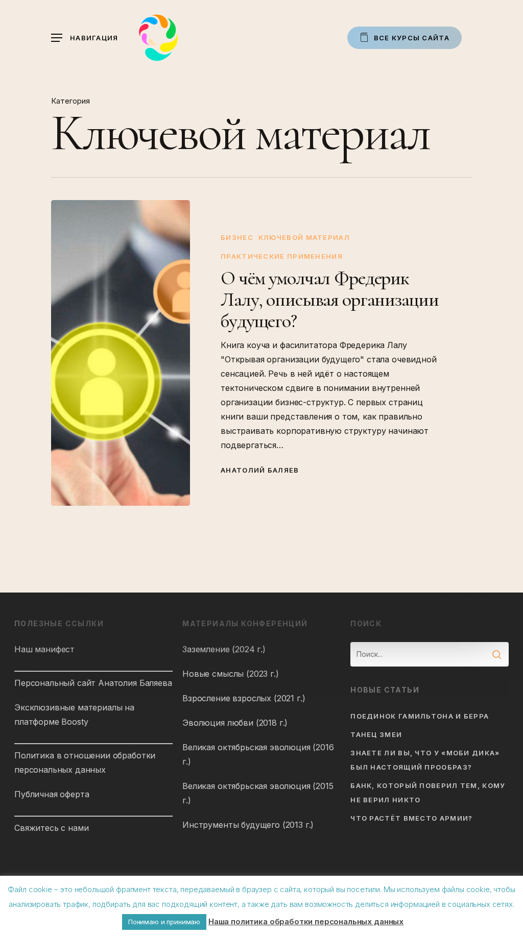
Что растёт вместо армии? (411, 818)
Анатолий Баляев (260, 470)
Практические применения (282, 256)
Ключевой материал (304, 237)
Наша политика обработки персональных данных (305, 921)
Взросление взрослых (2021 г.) (243, 698)
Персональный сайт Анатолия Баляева (93, 683)
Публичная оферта (51, 794)
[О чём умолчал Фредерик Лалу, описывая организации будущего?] (120, 353)
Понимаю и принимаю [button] (164, 922)
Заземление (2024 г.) (224, 649)
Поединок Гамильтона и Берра (419, 716)
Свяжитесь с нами (51, 828)
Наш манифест (44, 649)
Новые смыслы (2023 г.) (230, 674)
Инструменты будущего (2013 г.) (248, 825)
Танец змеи (376, 734)
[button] (84, 38)
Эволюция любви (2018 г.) (235, 723)
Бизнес (237, 237)
